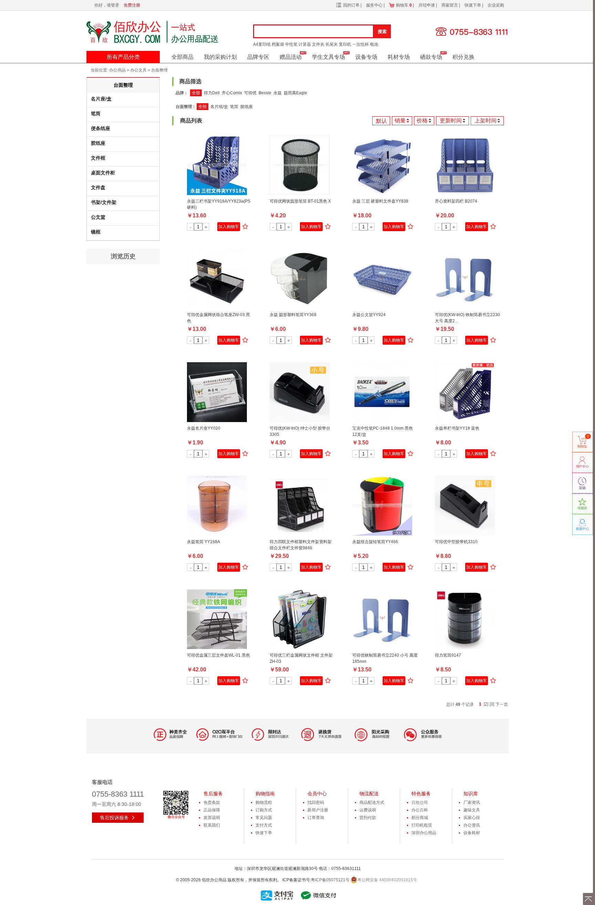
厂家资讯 (471, 802)
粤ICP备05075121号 (330, 879)
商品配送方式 (371, 802)
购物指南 (265, 793)
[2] (486, 704)
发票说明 (211, 817)
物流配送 (369, 793)
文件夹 (318, 44)
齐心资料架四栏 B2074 (456, 201)
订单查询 (315, 817)
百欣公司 (419, 802)
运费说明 (367, 810)
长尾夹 (331, 44)
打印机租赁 (421, 825)
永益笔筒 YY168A (203, 541)
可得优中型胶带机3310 (456, 541)
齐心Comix (232, 92)
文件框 (98, 158)
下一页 (501, 704)
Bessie (265, 92)
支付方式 (263, 825)
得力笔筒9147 (448, 655)
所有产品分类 (123, 57)
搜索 (382, 31)
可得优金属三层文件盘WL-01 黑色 (218, 655)
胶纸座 (98, 143)
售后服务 (213, 793)
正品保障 (211, 810)
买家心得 (471, 817)
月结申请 (427, 5)
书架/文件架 (103, 202)
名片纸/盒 (219, 106)
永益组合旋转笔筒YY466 (375, 541)
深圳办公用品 (423, 832)
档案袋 (278, 44)
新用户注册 (317, 810)
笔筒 (96, 113)
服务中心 (375, 5)
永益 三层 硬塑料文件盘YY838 (380, 201)
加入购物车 (228, 226)
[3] (492, 704)
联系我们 (211, 825)
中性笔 (291, 44)
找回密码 (315, 802)
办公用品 (117, 70)
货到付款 (367, 817)
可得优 (250, 92)
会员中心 (317, 793)
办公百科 (419, 810)
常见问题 (263, 817)
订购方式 (263, 810)
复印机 (345, 44)
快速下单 (473, 5)
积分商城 (419, 817)
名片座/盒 (101, 98)
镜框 (96, 232)
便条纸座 (100, 128)
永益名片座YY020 (203, 428)
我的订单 (351, 5)
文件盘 (98, 187)
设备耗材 (471, 832)
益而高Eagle (295, 92)
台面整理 (159, 70)
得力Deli (212, 92)
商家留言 (450, 5)
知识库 (470, 793)
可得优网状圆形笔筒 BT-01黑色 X (300, 201)
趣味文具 (471, 810)
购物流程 (263, 802)
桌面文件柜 (103, 172)
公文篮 (98, 217)
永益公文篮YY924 (369, 314)
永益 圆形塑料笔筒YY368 (293, 314)
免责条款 (211, 802)
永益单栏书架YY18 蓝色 (457, 428)
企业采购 (496, 5)
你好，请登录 (106, 5)
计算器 (305, 44)
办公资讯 (471, 825)
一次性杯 (360, 44)
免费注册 (132, 5)
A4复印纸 (262, 44)
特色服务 (421, 793)
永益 (277, 92)
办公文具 (138, 70)
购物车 (404, 5)
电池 (374, 44)
